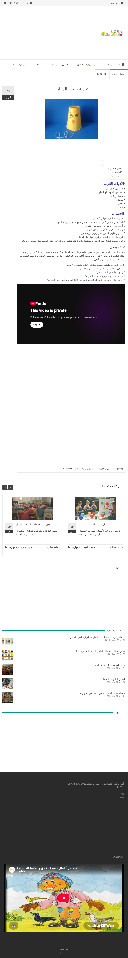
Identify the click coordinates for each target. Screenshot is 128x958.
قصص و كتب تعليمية (58, 64)
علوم (36, 64)
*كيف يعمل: (117, 176)
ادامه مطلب (53, 547)
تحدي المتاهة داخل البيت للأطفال (34, 524)
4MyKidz (67, 469)
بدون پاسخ (86, 469)
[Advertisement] (50, 32)
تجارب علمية (104, 469)
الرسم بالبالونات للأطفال (92, 524)
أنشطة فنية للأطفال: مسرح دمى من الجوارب (103, 693)
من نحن (113, 3)
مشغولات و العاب (17, 64)
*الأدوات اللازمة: (115, 168)
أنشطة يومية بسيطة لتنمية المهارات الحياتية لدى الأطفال (98, 637)
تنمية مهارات (14, 547)
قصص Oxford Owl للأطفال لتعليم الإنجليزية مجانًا (100, 651)
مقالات (109, 64)
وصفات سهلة (118, 74)
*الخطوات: (117, 172)
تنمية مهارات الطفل (86, 64)
